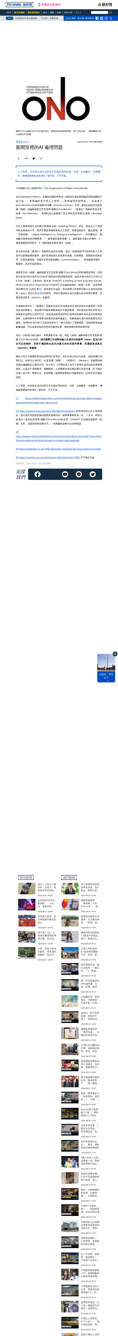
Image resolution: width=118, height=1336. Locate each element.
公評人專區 (70, 18)
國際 (52, 12)
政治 (45, 12)
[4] (21, 360)
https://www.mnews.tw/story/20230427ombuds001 (47, 411)
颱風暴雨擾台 (34, 12)
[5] (86, 373)
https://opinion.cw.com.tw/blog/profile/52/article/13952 (49, 457)
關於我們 (89, 18)
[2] (40, 289)
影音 (9, 12)
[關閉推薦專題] (115, 654)
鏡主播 (81, 18)
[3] (42, 314)
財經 (59, 12)
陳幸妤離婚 (19, 12)
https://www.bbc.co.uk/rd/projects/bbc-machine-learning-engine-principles (60, 448)
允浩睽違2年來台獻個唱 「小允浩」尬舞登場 (36, 18)
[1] (30, 289)
